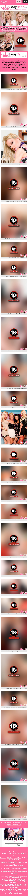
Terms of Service (17, 858)
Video (18, 859)
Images (15, 859)
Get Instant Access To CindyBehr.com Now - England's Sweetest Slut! (14, 823)
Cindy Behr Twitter (4, 852)
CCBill (24, 862)
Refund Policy (10, 858)
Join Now (19, 2)
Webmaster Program (11, 853)
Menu (25, 2)
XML (10, 859)
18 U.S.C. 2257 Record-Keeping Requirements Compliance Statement (14, 869)
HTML (12, 859)
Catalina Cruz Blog (13, 852)
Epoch (14, 864)
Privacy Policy (3, 858)
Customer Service (20, 853)
